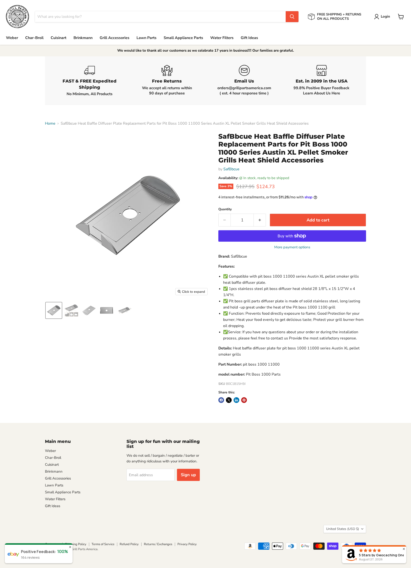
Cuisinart (58, 37)
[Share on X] (229, 400)
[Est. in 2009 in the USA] (321, 81)
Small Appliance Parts (183, 37)
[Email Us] (244, 81)
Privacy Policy (187, 544)
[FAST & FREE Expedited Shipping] (89, 81)
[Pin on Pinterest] (244, 400)
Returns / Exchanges (158, 544)
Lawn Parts (147, 37)
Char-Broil (34, 37)
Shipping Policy (75, 544)
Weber (12, 37)
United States (342, 529)
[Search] (292, 16)
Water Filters (222, 37)
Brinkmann (83, 37)
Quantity (225, 209)
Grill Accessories (114, 37)
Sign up (188, 475)
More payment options (292, 247)
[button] (383, 17)
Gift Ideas (249, 37)
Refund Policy (129, 544)
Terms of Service (103, 544)
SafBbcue (231, 169)
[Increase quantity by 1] (260, 220)
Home (50, 123)
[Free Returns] (167, 81)
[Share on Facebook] (221, 400)
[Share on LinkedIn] (236, 400)
